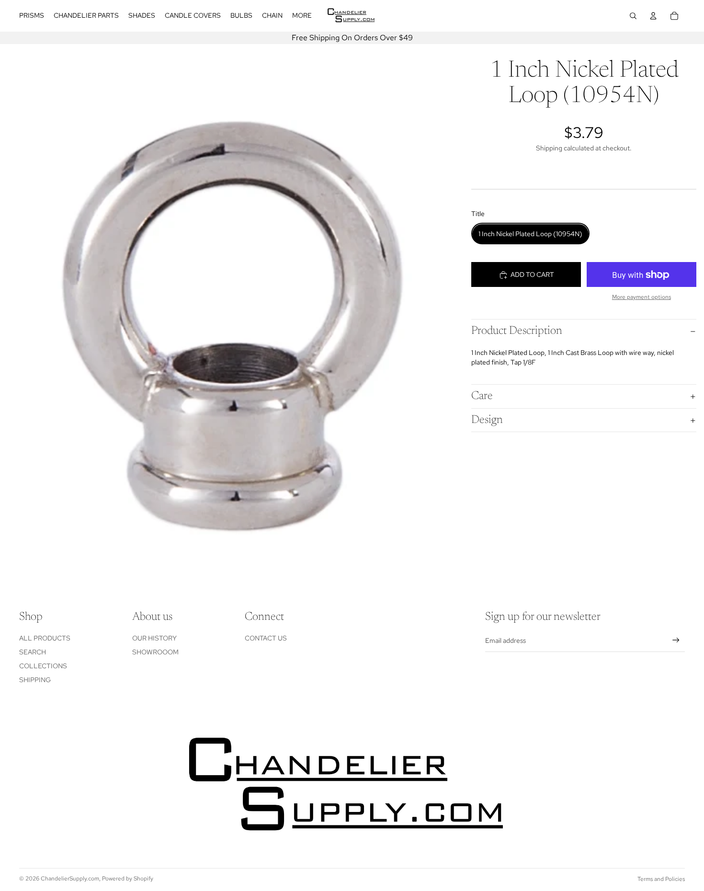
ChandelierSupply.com (70, 878)
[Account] (653, 15)
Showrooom (155, 652)
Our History (154, 638)
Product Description (516, 331)
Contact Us (266, 638)
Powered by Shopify (127, 878)
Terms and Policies (661, 879)
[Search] (633, 15)
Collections (43, 666)
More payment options (641, 297)
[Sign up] (676, 640)
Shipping (35, 679)
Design (487, 420)
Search (32, 652)
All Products (44, 638)
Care (482, 396)
